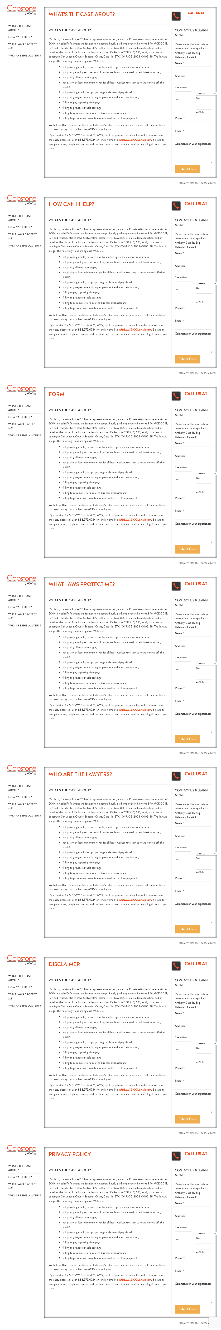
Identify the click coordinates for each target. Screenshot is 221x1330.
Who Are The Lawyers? (24, 56)
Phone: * (180, 118)
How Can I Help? (20, 37)
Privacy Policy (188, 183)
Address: (180, 76)
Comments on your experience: (193, 144)
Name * (179, 63)
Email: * (179, 131)
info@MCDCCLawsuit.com (135, 140)
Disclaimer (208, 183)
